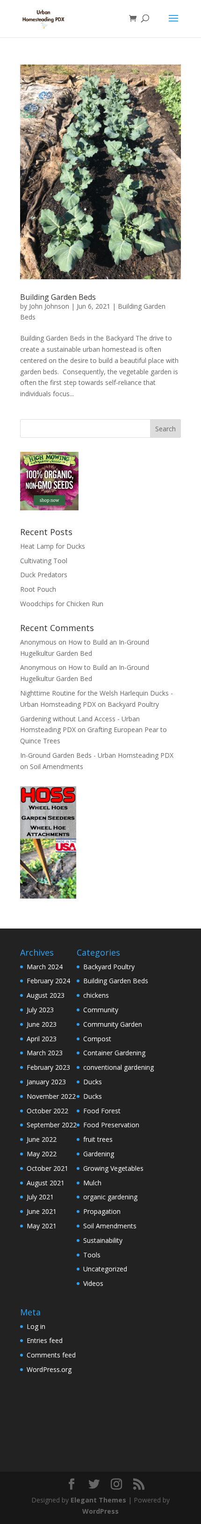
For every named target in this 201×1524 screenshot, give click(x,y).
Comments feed (51, 1354)
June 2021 (42, 1211)
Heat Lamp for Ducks (52, 546)
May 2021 (42, 1225)
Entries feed (45, 1340)
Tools (91, 1254)
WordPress (100, 1511)
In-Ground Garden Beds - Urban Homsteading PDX (96, 755)
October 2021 (47, 1168)
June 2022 (42, 1139)
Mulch (92, 1182)
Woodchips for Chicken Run (61, 603)
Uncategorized (105, 1268)
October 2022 (47, 1110)
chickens (96, 995)
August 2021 (46, 1182)
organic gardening (110, 1196)
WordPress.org (49, 1369)
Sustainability (102, 1240)
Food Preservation (111, 1124)
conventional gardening (118, 1067)
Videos (93, 1283)
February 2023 (48, 1067)
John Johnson (49, 306)
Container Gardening (114, 1052)
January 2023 (46, 1081)
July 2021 (40, 1196)
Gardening (98, 1153)
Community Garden (112, 1024)
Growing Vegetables (113, 1168)
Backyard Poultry (133, 704)
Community (100, 1009)
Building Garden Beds (58, 297)
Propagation (102, 1211)
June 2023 (42, 1024)
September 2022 (52, 1124)
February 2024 (48, 980)
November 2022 (51, 1096)
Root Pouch (38, 589)
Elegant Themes (98, 1499)
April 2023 (42, 1038)
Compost (97, 1038)
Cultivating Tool (43, 560)
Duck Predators (43, 574)
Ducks (92, 1081)
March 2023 (45, 1052)
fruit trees (98, 1139)
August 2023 (46, 995)
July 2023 (40, 1009)
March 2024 (45, 966)
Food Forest (102, 1110)
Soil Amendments (56, 766)
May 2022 (42, 1153)
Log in (36, 1326)
